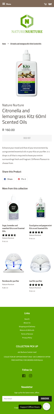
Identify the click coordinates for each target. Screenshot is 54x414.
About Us (27, 323)
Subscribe (45, 398)
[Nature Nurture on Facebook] (24, 377)
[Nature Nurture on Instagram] (30, 377)
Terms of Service (27, 334)
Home (4, 44)
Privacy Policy (27, 338)
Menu (8, 4)
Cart (50, 4)
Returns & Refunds (27, 330)
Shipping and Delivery (27, 327)
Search (27, 319)
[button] (9, 235)
